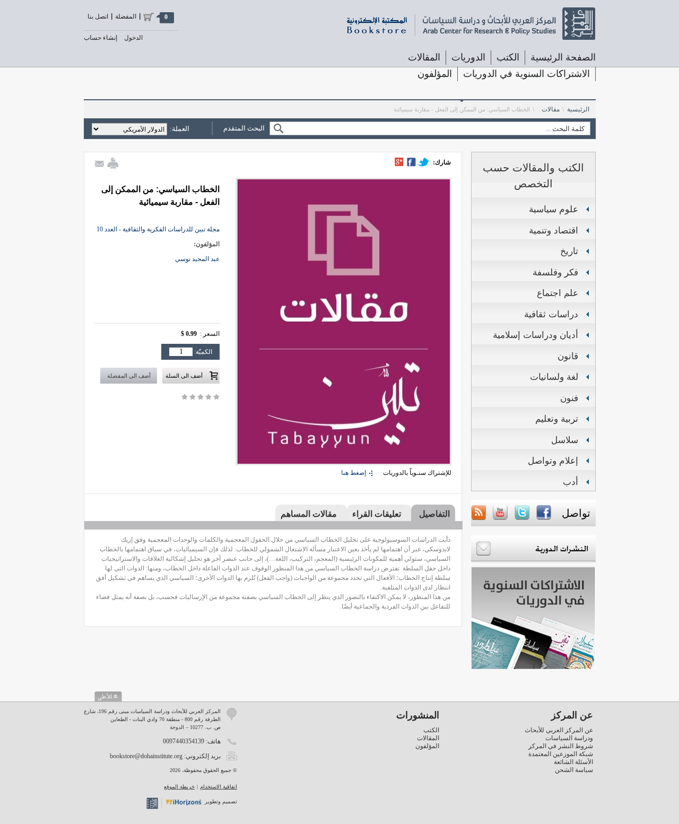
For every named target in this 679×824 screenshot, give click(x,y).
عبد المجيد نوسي (197, 259)
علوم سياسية (553, 209)
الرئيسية (578, 109)
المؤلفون (434, 73)
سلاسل (564, 440)
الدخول (133, 37)
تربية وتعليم (556, 419)
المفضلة (125, 16)
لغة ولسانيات (554, 377)
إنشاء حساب (100, 37)
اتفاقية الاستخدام (218, 787)
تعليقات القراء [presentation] (376, 513)
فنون (569, 398)
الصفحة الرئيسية (563, 57)
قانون (568, 356)
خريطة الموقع (179, 787)
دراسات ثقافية (551, 314)
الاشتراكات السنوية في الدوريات (526, 73)
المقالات (424, 57)
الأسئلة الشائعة (573, 762)
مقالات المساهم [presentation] (309, 513)
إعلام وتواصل (553, 461)
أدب (570, 482)
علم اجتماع (557, 293)
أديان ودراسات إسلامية (535, 335)
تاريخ (569, 251)
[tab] (433, 514)
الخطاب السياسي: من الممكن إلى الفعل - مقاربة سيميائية (462, 109)
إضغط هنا (353, 472)
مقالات (551, 109)
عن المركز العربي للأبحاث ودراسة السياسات (559, 734)
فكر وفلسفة (555, 272)
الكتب (431, 730)
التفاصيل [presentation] (434, 513)
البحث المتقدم (244, 128)
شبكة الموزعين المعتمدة (560, 754)
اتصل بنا (98, 16)
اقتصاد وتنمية (553, 230)
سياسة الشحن (574, 770)
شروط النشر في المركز (560, 746)
